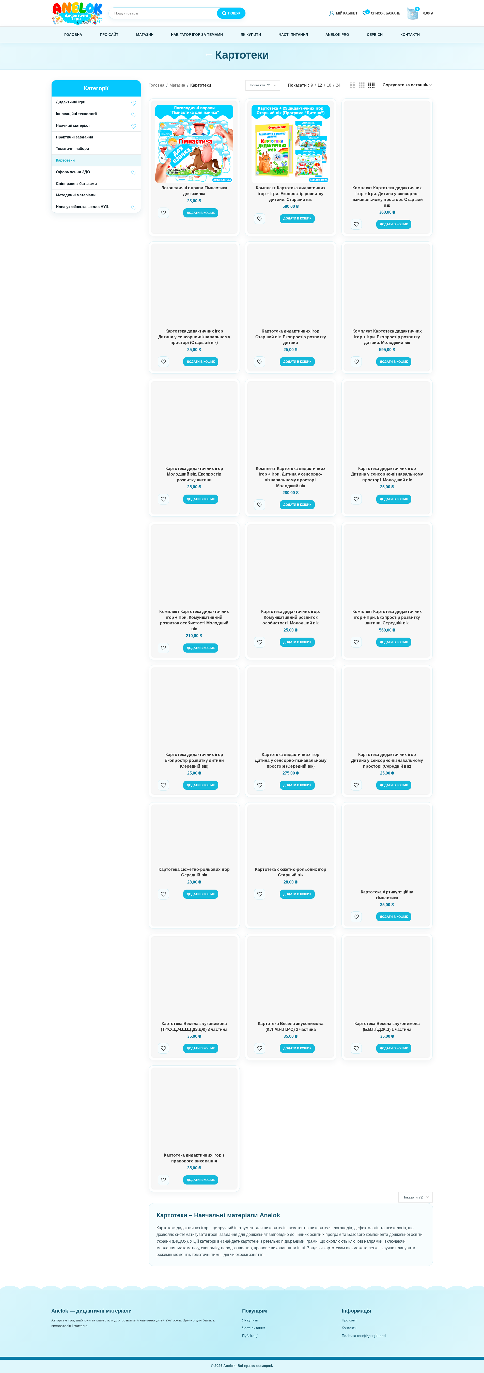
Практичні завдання (74, 137)
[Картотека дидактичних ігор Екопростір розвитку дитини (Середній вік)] (194, 711)
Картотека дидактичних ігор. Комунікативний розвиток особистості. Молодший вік (290, 617)
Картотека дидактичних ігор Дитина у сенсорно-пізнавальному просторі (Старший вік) (194, 337)
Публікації (250, 1336)
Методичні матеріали (76, 195)
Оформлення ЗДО (73, 172)
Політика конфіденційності (364, 1336)
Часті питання (253, 1328)
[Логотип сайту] (77, 13)
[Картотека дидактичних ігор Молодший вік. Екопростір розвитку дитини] (194, 424)
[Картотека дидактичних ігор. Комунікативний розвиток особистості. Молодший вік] (291, 567)
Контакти (349, 1328)
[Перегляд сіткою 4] (371, 85)
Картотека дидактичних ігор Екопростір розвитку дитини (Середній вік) (194, 760)
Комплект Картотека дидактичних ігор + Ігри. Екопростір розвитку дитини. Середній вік (387, 617)
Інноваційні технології (76, 114)
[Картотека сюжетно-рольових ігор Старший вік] (291, 836)
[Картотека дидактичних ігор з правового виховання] (194, 1111)
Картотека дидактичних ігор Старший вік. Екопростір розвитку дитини (290, 337)
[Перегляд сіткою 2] (352, 85)
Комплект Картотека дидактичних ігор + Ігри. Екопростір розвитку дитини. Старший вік (290, 193)
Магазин (177, 85)
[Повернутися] (208, 55)
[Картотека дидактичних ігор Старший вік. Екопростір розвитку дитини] (291, 287)
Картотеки (65, 160)
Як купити (250, 1320)
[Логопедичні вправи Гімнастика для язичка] (194, 144)
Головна (156, 85)
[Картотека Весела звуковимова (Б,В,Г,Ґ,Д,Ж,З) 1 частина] (387, 979)
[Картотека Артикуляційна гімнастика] (387, 848)
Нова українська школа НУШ (83, 206)
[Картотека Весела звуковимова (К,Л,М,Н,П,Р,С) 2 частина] (291, 979)
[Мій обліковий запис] (343, 13)
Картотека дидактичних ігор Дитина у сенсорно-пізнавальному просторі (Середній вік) (291, 760)
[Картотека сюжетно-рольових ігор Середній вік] (194, 836)
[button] (134, 103)
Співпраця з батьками (76, 183)
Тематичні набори (72, 148)
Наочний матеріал (73, 125)
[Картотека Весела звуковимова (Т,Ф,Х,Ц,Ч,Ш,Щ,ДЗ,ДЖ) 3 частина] (194, 979)
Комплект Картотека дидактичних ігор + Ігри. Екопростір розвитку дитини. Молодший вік (387, 337)
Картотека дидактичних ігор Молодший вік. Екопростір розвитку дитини (194, 474)
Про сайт (349, 1320)
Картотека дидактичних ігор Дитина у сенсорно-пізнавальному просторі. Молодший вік (387, 474)
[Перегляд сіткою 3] (362, 85)
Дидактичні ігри (70, 102)
